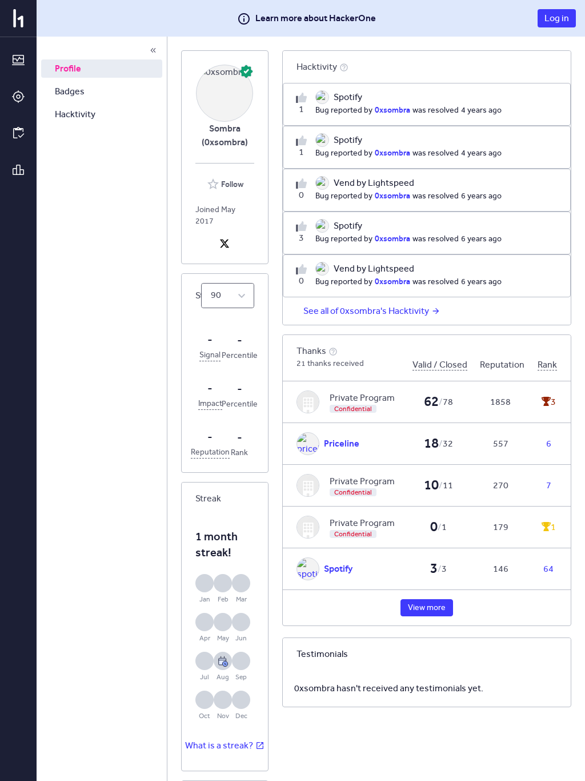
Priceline (341, 443)
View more (427, 607)
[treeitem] (101, 68)
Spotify (338, 568)
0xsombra (392, 109)
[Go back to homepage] (18, 18)
